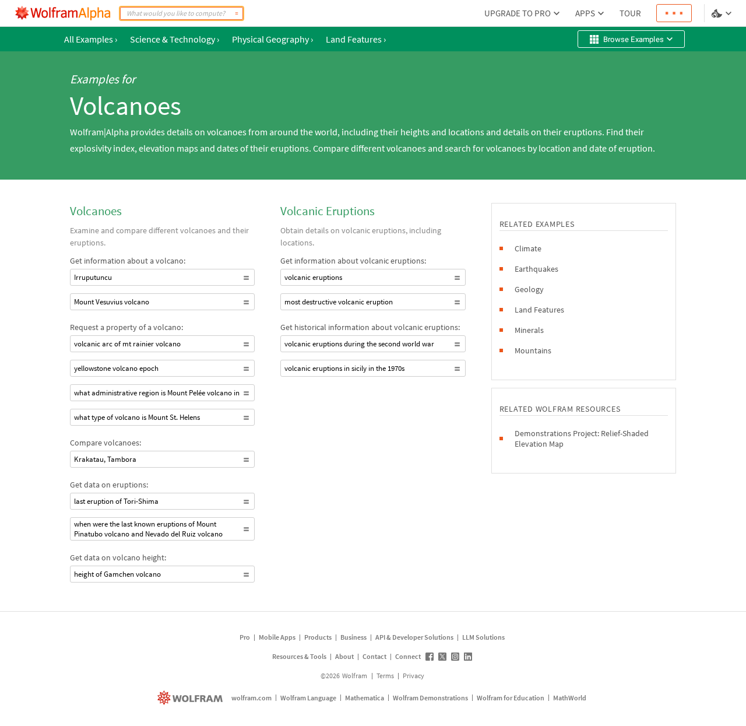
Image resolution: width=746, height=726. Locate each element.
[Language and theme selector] (722, 13)
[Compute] (237, 13)
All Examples (90, 39)
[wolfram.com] (191, 698)
